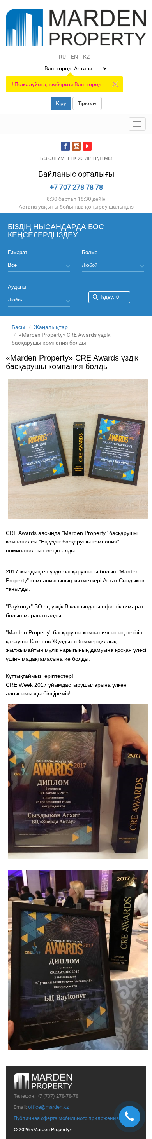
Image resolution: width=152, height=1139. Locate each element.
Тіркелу (87, 103)
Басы (18, 327)
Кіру (61, 103)
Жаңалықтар (51, 327)
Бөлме (89, 252)
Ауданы (17, 287)
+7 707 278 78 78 (76, 187)
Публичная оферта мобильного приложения (66, 1118)
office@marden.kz (48, 1107)
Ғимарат (17, 252)
